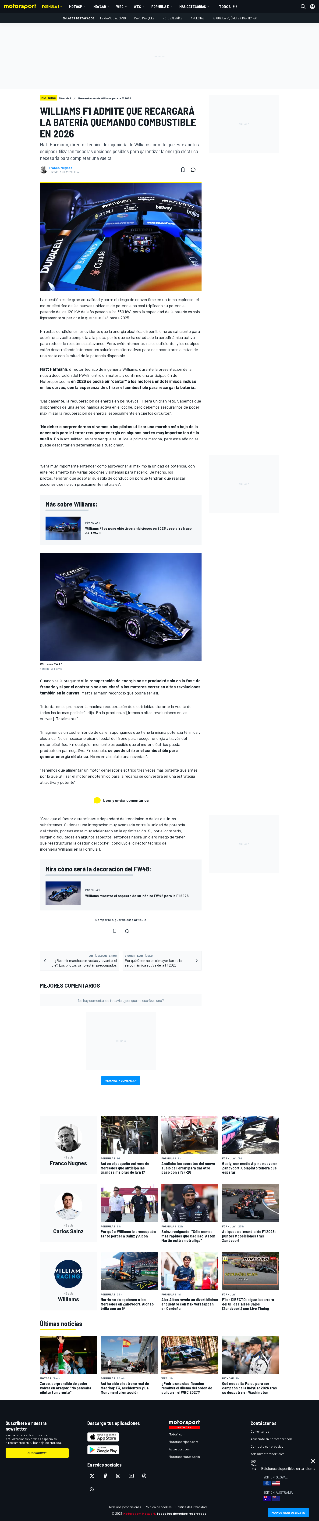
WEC (137, 6)
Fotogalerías (172, 18)
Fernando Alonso (113, 18)
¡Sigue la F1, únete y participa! (235, 18)
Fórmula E (160, 6)
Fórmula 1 (50, 6)
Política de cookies (158, 1507)
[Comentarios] (195, 169)
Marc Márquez (144, 18)
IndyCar (99, 6)
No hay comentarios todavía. (121, 1000)
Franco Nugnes (60, 167)
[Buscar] (303, 6)
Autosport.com (180, 1449)
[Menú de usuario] (312, 6)
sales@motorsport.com (267, 1454)
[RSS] (92, 1489)
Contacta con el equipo (267, 1446)
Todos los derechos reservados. (181, 1513)
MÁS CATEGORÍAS (192, 6)
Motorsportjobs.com (183, 1442)
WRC (120, 6)
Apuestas (198, 18)
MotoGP (75, 6)
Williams (129, 369)
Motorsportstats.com (184, 1457)
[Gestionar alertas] (126, 931)
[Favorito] (183, 169)
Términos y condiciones (125, 1507)
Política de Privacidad (191, 1507)
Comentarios (260, 1431)
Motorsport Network (139, 1513)
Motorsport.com (54, 381)
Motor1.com (177, 1434)
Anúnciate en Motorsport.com (272, 1439)
